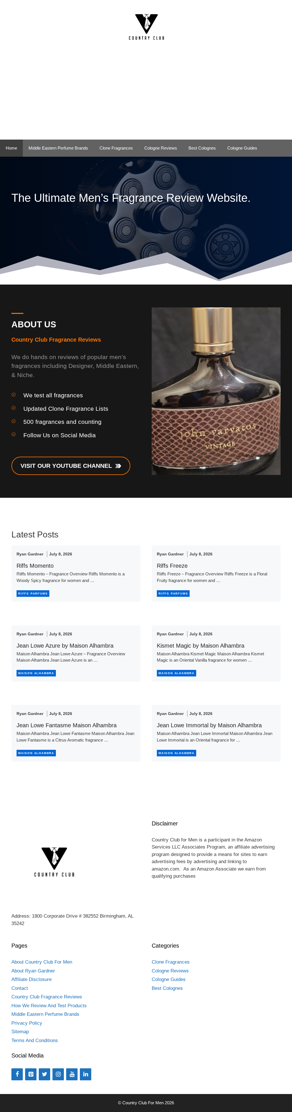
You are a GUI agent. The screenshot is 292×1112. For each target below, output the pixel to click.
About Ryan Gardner (33, 971)
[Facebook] (17, 1074)
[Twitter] (44, 1074)
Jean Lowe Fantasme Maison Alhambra (67, 725)
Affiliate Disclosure (31, 979)
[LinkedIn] (85, 1074)
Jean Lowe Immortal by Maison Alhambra (209, 725)
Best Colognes (202, 148)
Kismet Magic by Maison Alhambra (200, 645)
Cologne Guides (242, 148)
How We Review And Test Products (49, 1005)
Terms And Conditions (34, 1040)
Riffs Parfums (33, 593)
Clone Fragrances (116, 148)
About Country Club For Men (41, 962)
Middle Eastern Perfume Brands (58, 148)
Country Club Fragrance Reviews (46, 997)
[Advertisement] (146, 97)
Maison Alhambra (36, 673)
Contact (19, 988)
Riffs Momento (35, 566)
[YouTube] (72, 1074)
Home (11, 148)
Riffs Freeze (172, 566)
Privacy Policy (26, 1023)
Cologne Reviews (160, 148)
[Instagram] (58, 1074)
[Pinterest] (30, 1074)
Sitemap (20, 1031)
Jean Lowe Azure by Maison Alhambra (65, 645)
